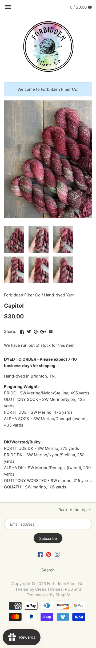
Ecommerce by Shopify (48, 594)
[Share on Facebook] (22, 330)
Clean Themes (49, 589)
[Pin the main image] (36, 330)
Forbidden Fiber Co (22, 294)
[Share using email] (51, 330)
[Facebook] (40, 554)
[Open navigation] (8, 7)
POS (69, 589)
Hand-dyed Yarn (59, 294)
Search (48, 569)
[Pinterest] (48, 554)
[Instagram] (57, 554)
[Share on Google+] (43, 330)
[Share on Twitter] (29, 330)
